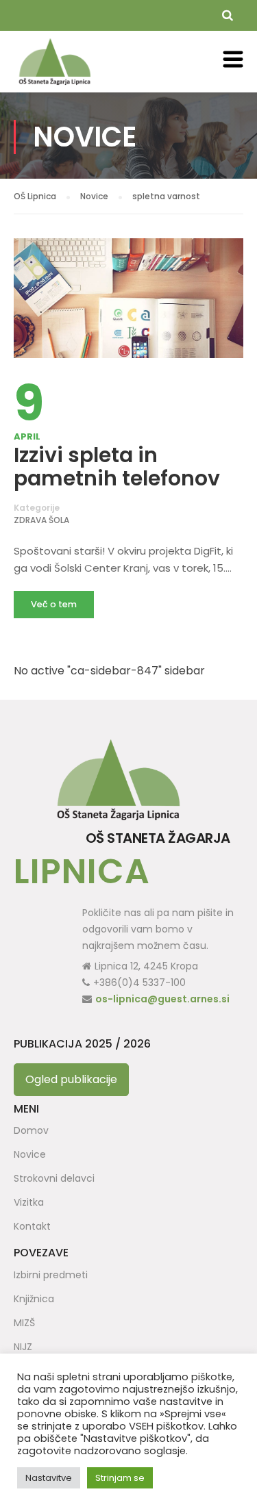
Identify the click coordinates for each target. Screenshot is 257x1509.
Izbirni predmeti (51, 1275)
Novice (30, 1154)
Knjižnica (34, 1299)
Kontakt (32, 1226)
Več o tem (54, 604)
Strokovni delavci (54, 1178)
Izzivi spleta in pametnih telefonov (117, 466)
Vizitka (29, 1202)
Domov (31, 1130)
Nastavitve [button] (48, 1477)
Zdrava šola (41, 520)
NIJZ (23, 1347)
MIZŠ (24, 1323)
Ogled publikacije (71, 1079)
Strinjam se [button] (120, 1477)
